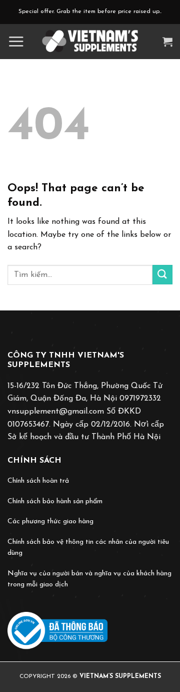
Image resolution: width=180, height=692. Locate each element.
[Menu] (16, 41)
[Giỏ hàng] (167, 42)
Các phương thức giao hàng (51, 521)
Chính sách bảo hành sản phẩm (55, 501)
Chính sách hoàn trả (38, 481)
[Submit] (162, 274)
